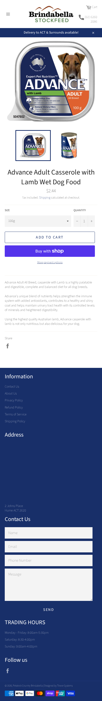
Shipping (44, 197)
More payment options (50, 262)
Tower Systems (65, 685)
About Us (11, 393)
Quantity (80, 210)
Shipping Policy (15, 421)
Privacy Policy (14, 400)
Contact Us (12, 386)
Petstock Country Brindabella (28, 685)
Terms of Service (16, 414)
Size (7, 210)
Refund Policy (14, 407)
